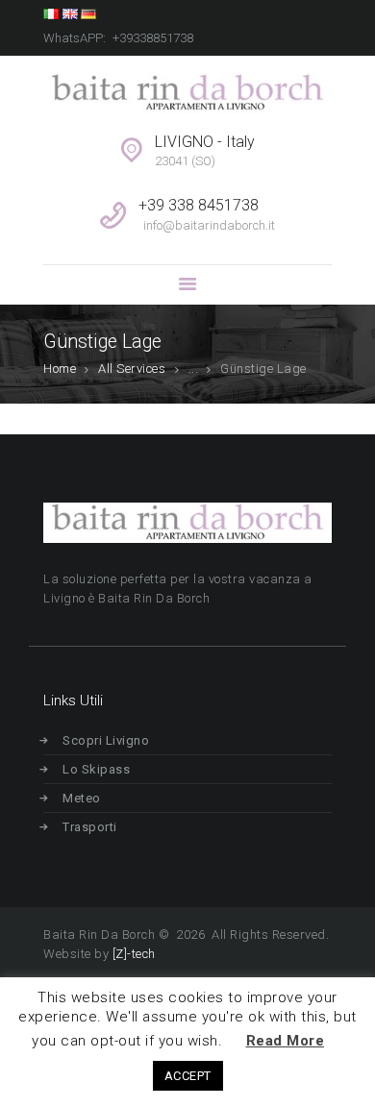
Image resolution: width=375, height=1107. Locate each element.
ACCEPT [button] (188, 1076)
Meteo (81, 798)
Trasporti (89, 827)
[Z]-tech (134, 954)
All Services (131, 368)
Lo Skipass (96, 769)
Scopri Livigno (105, 740)
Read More (285, 1040)
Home (59, 368)
